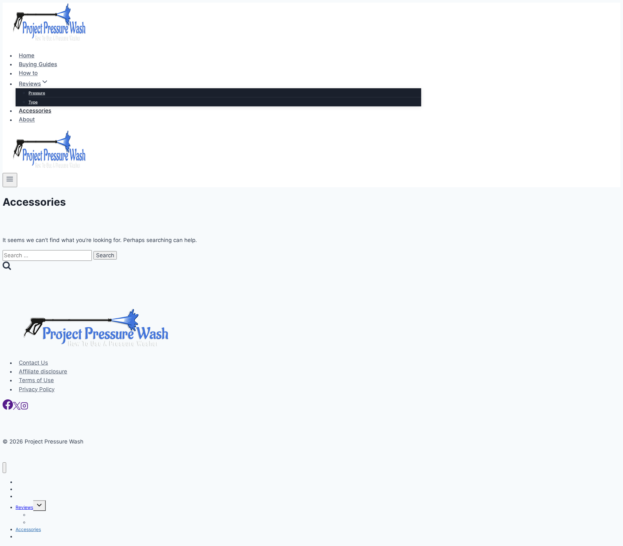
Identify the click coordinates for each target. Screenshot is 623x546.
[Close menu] (4, 467)
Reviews (24, 507)
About (27, 119)
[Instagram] (24, 408)
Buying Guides (38, 64)
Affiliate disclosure (43, 371)
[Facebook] (8, 408)
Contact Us (33, 362)
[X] (16, 408)
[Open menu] (10, 180)
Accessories (35, 110)
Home (26, 55)
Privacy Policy (37, 389)
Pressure (37, 93)
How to (28, 73)
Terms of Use (36, 380)
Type (33, 102)
